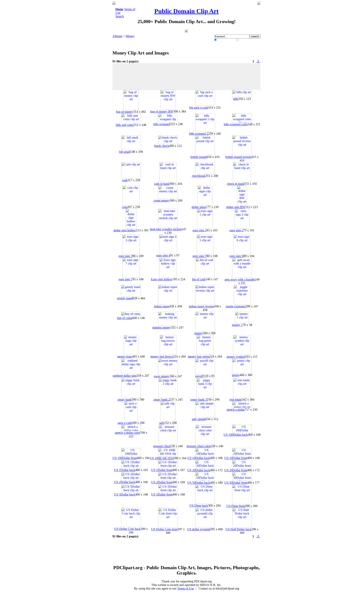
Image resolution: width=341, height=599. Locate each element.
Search (119, 16)
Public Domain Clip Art (186, 11)
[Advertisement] (96, 61)
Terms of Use (185, 588)
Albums (117, 36)
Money (130, 36)
